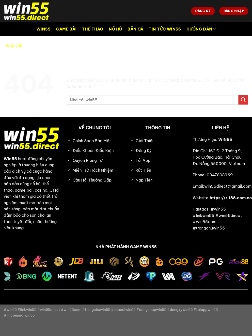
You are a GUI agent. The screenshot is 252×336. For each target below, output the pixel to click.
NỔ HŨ (115, 29)
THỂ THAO (92, 29)
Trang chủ (13, 45)
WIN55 (43, 29)
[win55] (28, 11)
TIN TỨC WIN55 (165, 29)
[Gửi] (243, 100)
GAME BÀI (66, 29)
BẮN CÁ (135, 29)
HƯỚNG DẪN (199, 29)
